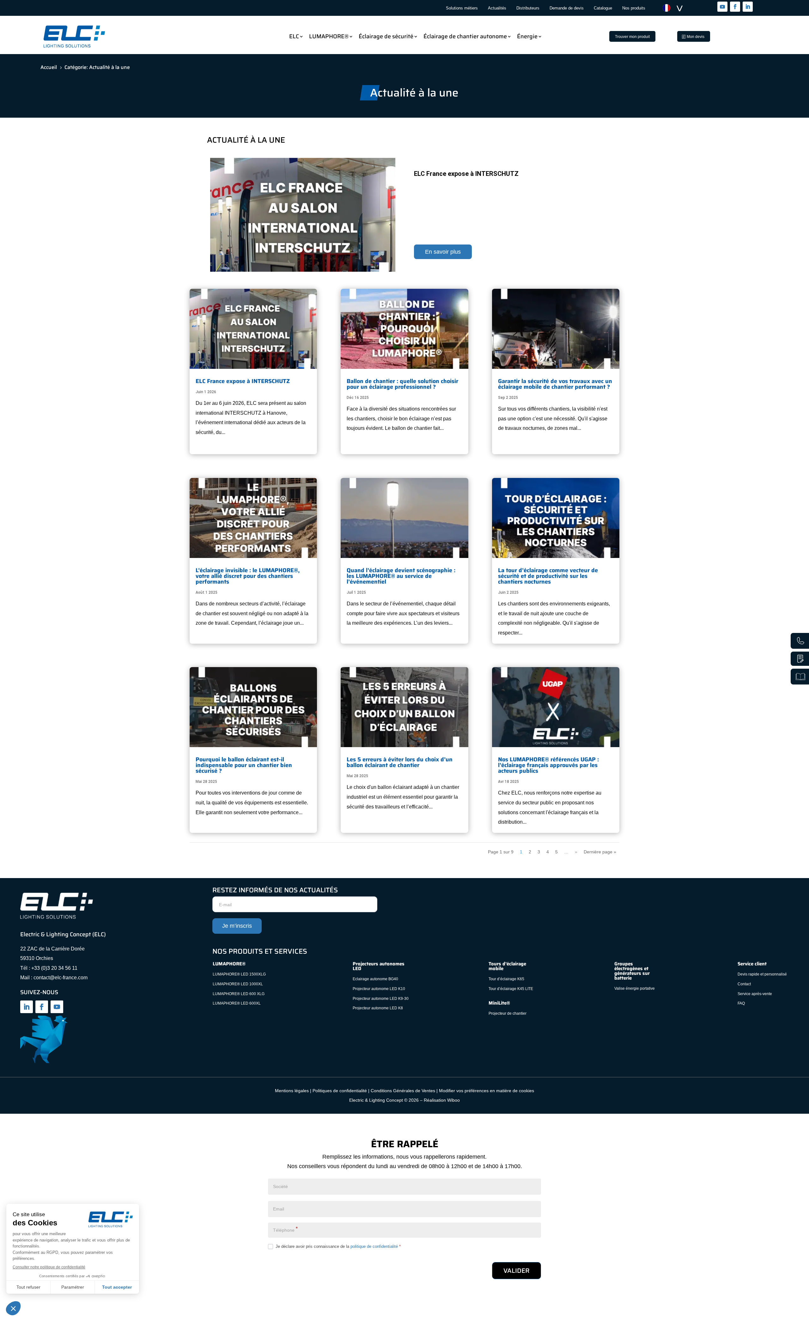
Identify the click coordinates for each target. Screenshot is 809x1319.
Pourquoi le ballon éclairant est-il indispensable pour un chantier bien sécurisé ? (244, 765)
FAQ (741, 1003)
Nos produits (633, 8)
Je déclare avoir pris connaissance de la (337, 1246)
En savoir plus (443, 252)
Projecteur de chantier (507, 1013)
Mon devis (695, 36)
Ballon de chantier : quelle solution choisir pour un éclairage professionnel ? (402, 384)
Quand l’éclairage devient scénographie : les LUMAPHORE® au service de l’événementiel (401, 576)
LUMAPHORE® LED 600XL (237, 1003)
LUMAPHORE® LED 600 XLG (239, 994)
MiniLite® (499, 1003)
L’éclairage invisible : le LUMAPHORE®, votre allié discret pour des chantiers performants (248, 576)
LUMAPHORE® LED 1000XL (238, 984)
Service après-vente (755, 994)
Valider (516, 1271)
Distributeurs (527, 8)
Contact (745, 984)
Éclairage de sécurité (386, 36)
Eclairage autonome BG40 (375, 979)
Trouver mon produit (632, 36)
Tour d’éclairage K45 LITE (511, 989)
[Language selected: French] (676, 8)
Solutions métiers (462, 8)
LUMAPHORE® (329, 36)
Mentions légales (292, 1090)
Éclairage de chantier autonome (465, 36)
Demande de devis (567, 8)
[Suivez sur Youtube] (722, 7)
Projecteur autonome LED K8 (378, 1008)
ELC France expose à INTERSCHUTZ (466, 173)
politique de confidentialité (374, 1246)
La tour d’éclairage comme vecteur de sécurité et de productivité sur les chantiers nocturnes (548, 576)
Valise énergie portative (634, 988)
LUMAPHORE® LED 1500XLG (239, 974)
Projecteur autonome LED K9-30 (381, 998)
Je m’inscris (237, 926)
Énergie (527, 36)
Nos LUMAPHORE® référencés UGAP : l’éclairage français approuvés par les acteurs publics (548, 765)
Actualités (497, 8)
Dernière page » (600, 851)
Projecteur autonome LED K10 (379, 989)
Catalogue (603, 8)
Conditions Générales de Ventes (403, 1090)
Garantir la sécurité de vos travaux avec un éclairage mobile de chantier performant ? (555, 384)
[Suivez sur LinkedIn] (748, 7)
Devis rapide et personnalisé (762, 974)
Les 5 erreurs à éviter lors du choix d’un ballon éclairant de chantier (400, 762)
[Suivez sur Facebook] (735, 7)
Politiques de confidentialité (340, 1090)
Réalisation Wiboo (442, 1100)
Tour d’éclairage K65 (506, 979)
